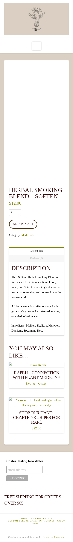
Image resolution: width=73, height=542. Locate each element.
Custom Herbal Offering (25, 521)
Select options (37, 361)
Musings (49, 521)
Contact (36, 523)
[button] (36, 46)
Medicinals (27, 235)
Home (24, 518)
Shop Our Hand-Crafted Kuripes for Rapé (36, 417)
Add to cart (23, 223)
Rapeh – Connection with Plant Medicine (36, 375)
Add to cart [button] (36, 401)
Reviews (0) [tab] (36, 258)
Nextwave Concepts (53, 537)
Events (48, 518)
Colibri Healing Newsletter (24, 461)
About (61, 521)
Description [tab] (37, 250)
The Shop (35, 518)
